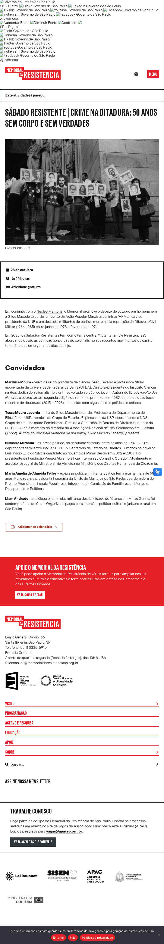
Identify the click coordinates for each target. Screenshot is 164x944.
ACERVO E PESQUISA (19, 723)
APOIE (9, 742)
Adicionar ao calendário (35, 527)
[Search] (157, 764)
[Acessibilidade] (136, 74)
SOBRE (10, 752)
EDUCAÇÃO (12, 733)
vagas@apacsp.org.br (64, 831)
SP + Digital (9, 6)
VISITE (9, 704)
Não (73, 937)
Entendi (58, 937)
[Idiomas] (142, 74)
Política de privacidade (97, 937)
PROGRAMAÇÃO (16, 713)
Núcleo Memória (50, 311)
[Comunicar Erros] (80, 23)
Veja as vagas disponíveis (33, 842)
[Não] (159, 935)
